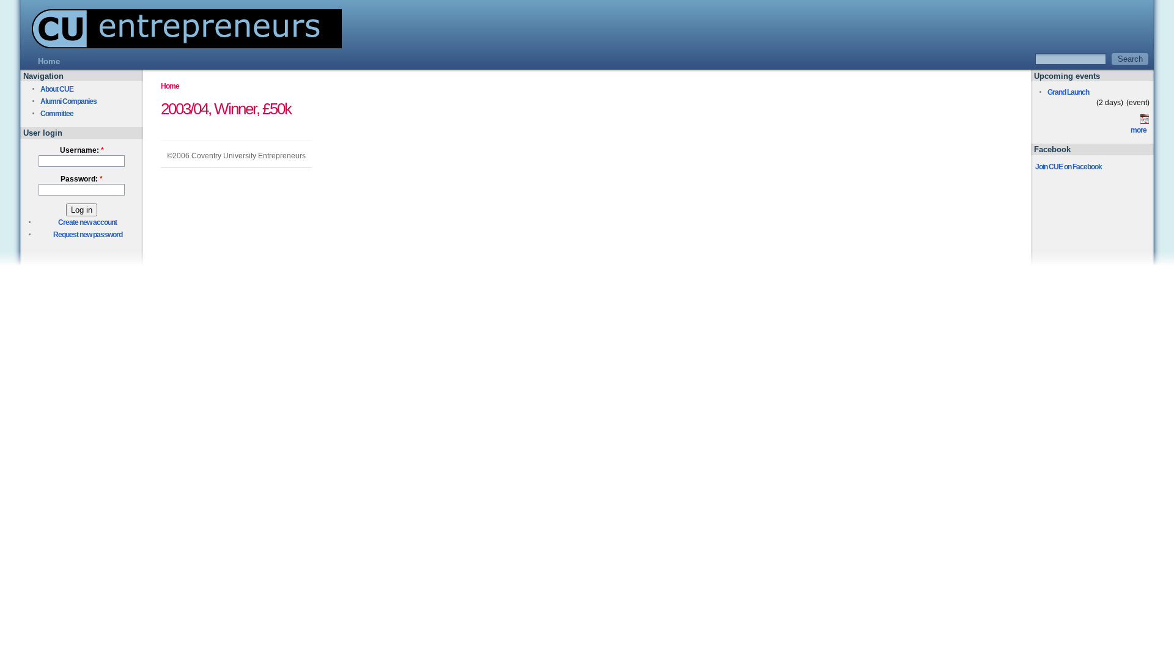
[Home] (181, 45)
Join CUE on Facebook (1068, 167)
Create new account (87, 222)
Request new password (87, 234)
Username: (82, 150)
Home (170, 86)
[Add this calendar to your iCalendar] (1145, 121)
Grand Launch (1068, 92)
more (1138, 130)
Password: (82, 179)
